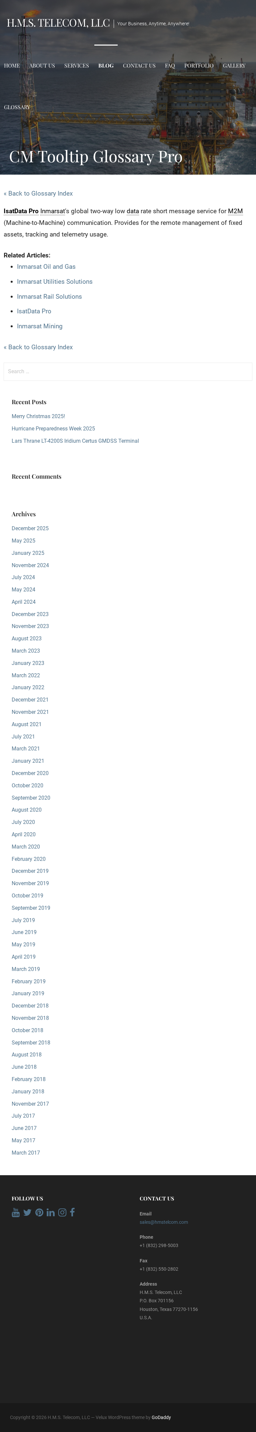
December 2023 (30, 614)
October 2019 (27, 895)
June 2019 (24, 932)
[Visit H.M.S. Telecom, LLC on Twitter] (27, 1214)
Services (76, 65)
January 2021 (28, 761)
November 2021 (30, 712)
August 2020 (27, 810)
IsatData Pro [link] (21, 211)
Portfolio (199, 65)
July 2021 (23, 736)
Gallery (234, 65)
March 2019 (26, 969)
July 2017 (23, 1116)
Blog (106, 65)
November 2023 (30, 626)
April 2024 (24, 602)
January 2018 (28, 1091)
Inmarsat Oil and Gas (46, 266)
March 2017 (26, 1153)
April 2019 (24, 957)
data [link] (133, 211)
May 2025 (23, 541)
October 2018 (27, 1030)
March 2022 (26, 675)
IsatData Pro (34, 311)
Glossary (17, 106)
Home (12, 65)
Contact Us (139, 65)
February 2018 (29, 1079)
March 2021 (26, 748)
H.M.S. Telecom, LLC (58, 22)
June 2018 (24, 1067)
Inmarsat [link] (52, 211)
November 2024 (30, 565)
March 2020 (26, 847)
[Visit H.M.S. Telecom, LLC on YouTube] (16, 1214)
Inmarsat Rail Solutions (49, 296)
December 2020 (30, 773)
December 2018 (30, 1006)
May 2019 (23, 944)
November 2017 (30, 1104)
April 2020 (24, 834)
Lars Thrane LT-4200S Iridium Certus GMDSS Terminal (75, 441)
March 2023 (26, 651)
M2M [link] (235, 211)
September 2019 (31, 908)
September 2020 (31, 798)
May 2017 (23, 1140)
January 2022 (28, 687)
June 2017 (24, 1128)
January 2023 (28, 663)
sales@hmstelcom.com (164, 1222)
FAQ (170, 65)
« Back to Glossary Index (38, 193)
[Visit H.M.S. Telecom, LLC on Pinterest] (39, 1214)
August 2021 (27, 724)
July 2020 (23, 822)
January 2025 (28, 553)
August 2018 (27, 1054)
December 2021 (30, 700)
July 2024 (23, 577)
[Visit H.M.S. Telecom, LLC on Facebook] (72, 1214)
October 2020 (27, 785)
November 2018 (30, 1018)
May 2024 (23, 589)
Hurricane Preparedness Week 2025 (53, 428)
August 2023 (27, 638)
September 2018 (31, 1042)
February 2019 (29, 981)
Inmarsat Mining (40, 326)
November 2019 (30, 883)
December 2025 (30, 528)
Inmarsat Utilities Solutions (55, 281)
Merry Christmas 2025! (38, 416)
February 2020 (29, 859)
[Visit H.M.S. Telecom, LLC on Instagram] (62, 1214)
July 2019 (23, 920)
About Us (42, 65)
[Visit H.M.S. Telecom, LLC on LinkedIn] (51, 1214)
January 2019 (28, 993)
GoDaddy (161, 1417)
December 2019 (30, 871)
